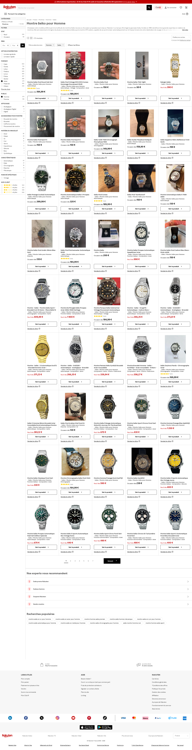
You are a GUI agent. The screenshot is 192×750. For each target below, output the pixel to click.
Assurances (156, 709)
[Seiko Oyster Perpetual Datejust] (142, 123)
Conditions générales (159, 682)
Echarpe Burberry (65, 745)
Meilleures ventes (185, 40)
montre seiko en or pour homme (40, 619)
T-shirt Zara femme (137, 745)
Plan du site (85, 692)
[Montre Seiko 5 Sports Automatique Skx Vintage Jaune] (175, 461)
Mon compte (25, 679)
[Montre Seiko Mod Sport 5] (42, 123)
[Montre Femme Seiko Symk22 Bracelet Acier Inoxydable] (109, 349)
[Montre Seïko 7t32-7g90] (142, 65)
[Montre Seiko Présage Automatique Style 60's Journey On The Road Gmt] (109, 407)
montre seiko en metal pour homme (73, 623)
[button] (131, 1)
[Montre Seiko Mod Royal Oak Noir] (42, 65)
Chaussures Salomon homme (160, 745)
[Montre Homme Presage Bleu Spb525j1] (175, 407)
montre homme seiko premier (94, 619)
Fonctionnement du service (161, 705)
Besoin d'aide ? (86, 679)
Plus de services (127, 736)
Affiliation (155, 695)
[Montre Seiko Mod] (109, 65)
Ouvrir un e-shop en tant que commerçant (95, 682)
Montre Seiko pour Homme (42, 84)
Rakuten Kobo (27, 736)
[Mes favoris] (181, 7)
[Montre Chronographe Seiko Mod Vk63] (75, 461)
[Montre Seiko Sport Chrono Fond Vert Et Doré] (142, 407)
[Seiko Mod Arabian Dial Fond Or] (75, 407)
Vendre (23, 689)
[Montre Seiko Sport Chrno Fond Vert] (109, 517)
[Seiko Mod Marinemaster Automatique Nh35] (75, 234)
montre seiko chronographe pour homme (104, 623)
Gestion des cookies (159, 692)
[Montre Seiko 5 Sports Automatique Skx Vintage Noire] (75, 517)
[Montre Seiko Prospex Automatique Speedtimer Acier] (142, 234)
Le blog (83, 695)
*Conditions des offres (159, 685)
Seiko (30, 84)
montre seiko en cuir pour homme (149, 619)
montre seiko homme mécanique (121, 619)
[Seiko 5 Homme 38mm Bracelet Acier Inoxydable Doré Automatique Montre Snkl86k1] (42, 407)
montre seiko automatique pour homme (42, 623)
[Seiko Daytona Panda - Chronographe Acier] (175, 349)
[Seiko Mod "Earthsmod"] (142, 178)
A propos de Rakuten (159, 702)
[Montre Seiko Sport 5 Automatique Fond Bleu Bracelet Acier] (175, 517)
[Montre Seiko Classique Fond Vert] (42, 461)
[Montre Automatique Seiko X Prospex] (75, 178)
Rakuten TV (52, 736)
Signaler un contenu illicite (90, 689)
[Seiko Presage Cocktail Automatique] (42, 178)
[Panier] (186, 7)
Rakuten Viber (77, 736)
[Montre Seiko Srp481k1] (142, 461)
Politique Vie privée (158, 689)
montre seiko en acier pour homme (68, 619)
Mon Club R (25, 695)
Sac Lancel (180, 745)
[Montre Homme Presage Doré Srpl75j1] (109, 461)
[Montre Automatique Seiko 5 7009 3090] (175, 178)
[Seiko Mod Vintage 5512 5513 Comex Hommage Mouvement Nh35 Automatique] (75, 65)
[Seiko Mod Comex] (109, 178)
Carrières (155, 679)
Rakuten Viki (101, 736)
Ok (23, 45)
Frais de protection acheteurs (91, 685)
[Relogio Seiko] (175, 65)
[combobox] (82, 8)
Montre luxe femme (103, 745)
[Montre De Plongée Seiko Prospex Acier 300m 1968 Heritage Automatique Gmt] (75, 291)
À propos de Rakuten (156, 736)
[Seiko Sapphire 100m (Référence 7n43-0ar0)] (175, 123)
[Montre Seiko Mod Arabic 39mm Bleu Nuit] (42, 234)
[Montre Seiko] (109, 234)
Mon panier (25, 682)
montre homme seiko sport (155, 623)
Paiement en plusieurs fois (30, 685)
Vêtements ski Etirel (46, 745)
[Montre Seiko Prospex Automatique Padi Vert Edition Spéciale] (42, 517)
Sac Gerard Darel (84, 745)
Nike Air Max (28, 745)
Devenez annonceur (159, 699)
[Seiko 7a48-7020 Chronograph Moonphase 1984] (109, 123)
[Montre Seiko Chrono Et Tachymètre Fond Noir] (142, 517)
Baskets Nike (12, 745)
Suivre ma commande (28, 692)
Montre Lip (120, 745)
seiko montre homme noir (132, 623)
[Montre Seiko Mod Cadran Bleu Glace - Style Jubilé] (175, 234)
